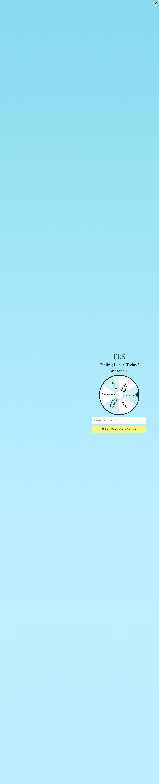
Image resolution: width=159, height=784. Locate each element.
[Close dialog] (156, 3)
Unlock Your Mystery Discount (119, 429)
